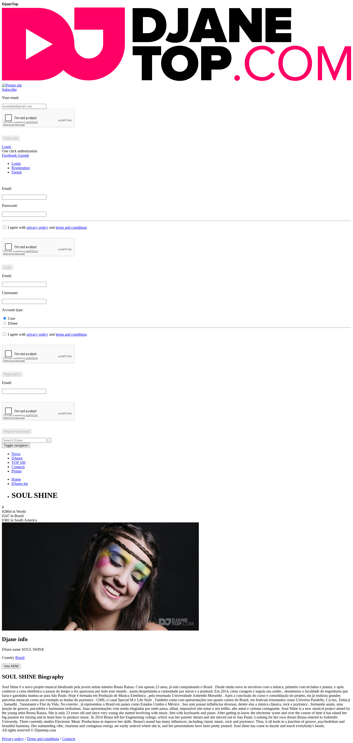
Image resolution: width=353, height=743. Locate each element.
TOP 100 (18, 462)
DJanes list (20, 484)
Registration (21, 168)
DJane (12, 323)
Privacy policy (13, 739)
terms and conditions (71, 227)
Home (16, 479)
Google (23, 155)
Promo (17, 471)
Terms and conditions (43, 739)
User (11, 318)
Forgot (17, 172)
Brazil (19, 658)
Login (16, 163)
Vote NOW (11, 666)
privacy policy (37, 227)
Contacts (18, 467)
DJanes (17, 458)
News (16, 454)
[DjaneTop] (176, 81)
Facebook (9, 155)
